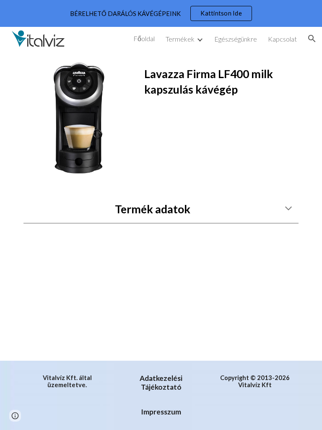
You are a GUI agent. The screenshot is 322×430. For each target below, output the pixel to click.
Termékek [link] (180, 39)
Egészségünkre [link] (235, 39)
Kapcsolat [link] (282, 39)
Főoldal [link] (144, 38)
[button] (312, 39)
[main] (219, 85)
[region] (161, 13)
